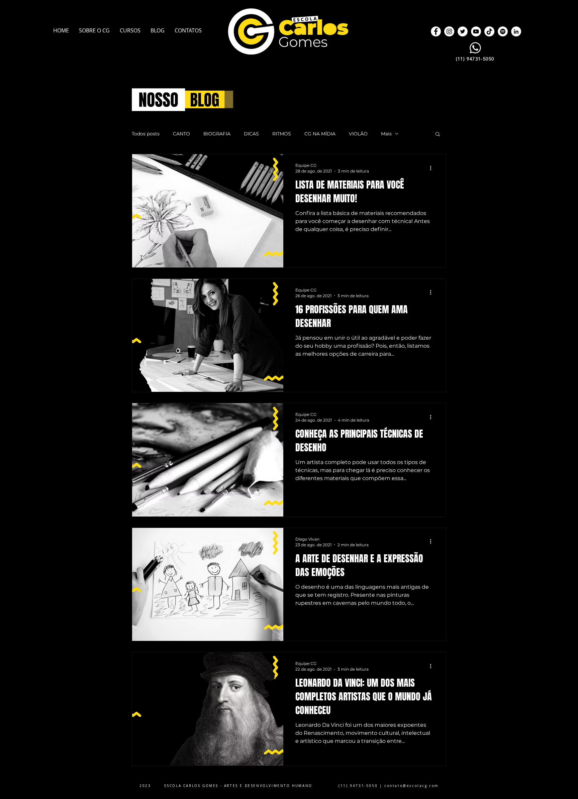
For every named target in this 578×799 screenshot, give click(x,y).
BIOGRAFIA (216, 134)
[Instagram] (449, 31)
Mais (386, 134)
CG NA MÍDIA (319, 134)
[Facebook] (436, 31)
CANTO (181, 134)
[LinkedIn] (516, 31)
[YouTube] (476, 31)
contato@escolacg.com (411, 786)
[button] (438, 134)
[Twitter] (463, 31)
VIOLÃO (358, 134)
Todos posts (146, 134)
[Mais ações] (433, 168)
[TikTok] (489, 31)
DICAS (251, 134)
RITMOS (281, 134)
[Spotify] (503, 31)
